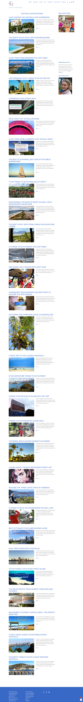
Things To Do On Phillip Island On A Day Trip (29, 396)
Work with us (28, 697)
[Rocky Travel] (11, 6)
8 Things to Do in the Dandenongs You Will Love (31, 508)
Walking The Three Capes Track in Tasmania (29, 488)
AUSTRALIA (50, 2)
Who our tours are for (13, 697)
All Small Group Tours (13, 691)
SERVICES (35, 2)
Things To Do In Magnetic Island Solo (26, 421)
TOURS (40, 2)
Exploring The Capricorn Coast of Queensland (31, 315)
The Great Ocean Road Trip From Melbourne (29, 38)
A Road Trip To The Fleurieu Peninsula (26, 356)
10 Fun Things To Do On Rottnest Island (27, 569)
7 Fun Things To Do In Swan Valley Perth (27, 182)
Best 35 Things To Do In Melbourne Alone (28, 528)
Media (27, 699)
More (37, 28)
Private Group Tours (12, 694)
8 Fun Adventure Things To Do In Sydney (27, 376)
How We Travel (11, 696)
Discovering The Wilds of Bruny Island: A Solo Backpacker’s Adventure (30, 203)
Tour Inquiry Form (12, 700)
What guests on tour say (13, 699)
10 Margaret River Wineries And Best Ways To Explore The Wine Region (30, 293)
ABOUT (30, 2)
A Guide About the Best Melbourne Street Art (30, 467)
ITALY (45, 2)
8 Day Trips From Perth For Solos (24, 549)
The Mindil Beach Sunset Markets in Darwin (29, 441)
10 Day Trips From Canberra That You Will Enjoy (31, 139)
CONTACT (64, 2)
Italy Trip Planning (29, 691)
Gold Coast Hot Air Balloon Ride (24, 119)
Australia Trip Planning (30, 693)
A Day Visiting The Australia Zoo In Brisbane (29, 17)
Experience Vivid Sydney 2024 (22, 99)
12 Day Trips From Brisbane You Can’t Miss (28, 58)
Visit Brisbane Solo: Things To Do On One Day (29, 78)
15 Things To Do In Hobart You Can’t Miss (27, 247)
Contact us (28, 700)
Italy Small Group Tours (13, 693)
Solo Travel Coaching (30, 696)
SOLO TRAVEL (57, 2)
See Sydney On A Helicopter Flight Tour (27, 267)
